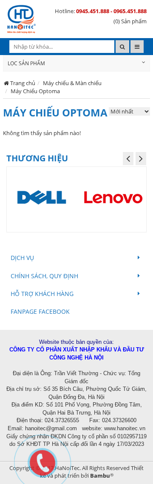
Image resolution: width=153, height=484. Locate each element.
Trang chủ (22, 83)
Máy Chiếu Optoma (35, 91)
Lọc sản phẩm (26, 63)
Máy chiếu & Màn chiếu (72, 83)
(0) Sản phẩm (130, 21)
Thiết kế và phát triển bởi (92, 472)
